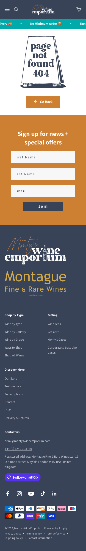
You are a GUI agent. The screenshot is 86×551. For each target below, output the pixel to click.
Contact (10, 402)
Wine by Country (15, 332)
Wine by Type (13, 324)
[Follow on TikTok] (43, 494)
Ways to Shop (13, 347)
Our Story (11, 378)
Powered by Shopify (55, 528)
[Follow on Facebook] (8, 494)
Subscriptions (14, 394)
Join (43, 206)
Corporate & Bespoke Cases (62, 350)
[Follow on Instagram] (19, 494)
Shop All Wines (14, 355)
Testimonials (13, 386)
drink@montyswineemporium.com (27, 441)
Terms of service (55, 533)
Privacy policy (13, 533)
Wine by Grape (14, 339)
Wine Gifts (54, 324)
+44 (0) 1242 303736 (18, 449)
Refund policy (34, 533)
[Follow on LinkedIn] (54, 494)
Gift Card (53, 332)
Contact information (40, 538)
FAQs (8, 410)
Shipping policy (14, 538)
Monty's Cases (57, 339)
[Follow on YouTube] (31, 494)
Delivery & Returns (17, 418)
